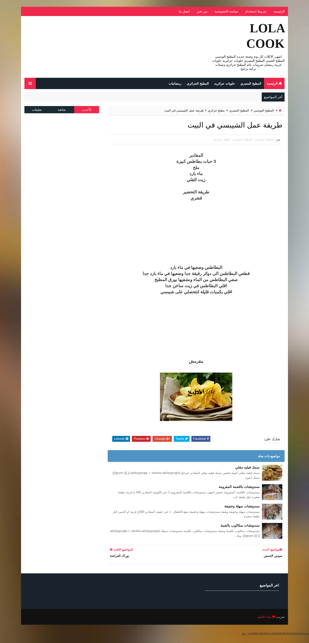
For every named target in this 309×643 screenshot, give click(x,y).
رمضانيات (175, 83)
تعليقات (37, 109)
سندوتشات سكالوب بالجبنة (240, 525)
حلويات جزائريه (224, 83)
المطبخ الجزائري (198, 83)
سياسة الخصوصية (226, 11)
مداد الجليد (264, 617)
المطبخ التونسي (264, 110)
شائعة (62, 109)
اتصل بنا (184, 11)
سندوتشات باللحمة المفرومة (239, 487)
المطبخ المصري (250, 83)
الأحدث (86, 109)
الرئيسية (279, 11)
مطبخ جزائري (216, 110)
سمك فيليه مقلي (247, 467)
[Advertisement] (196, 233)
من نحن (202, 11)
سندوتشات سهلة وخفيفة (242, 506)
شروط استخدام (255, 11)
